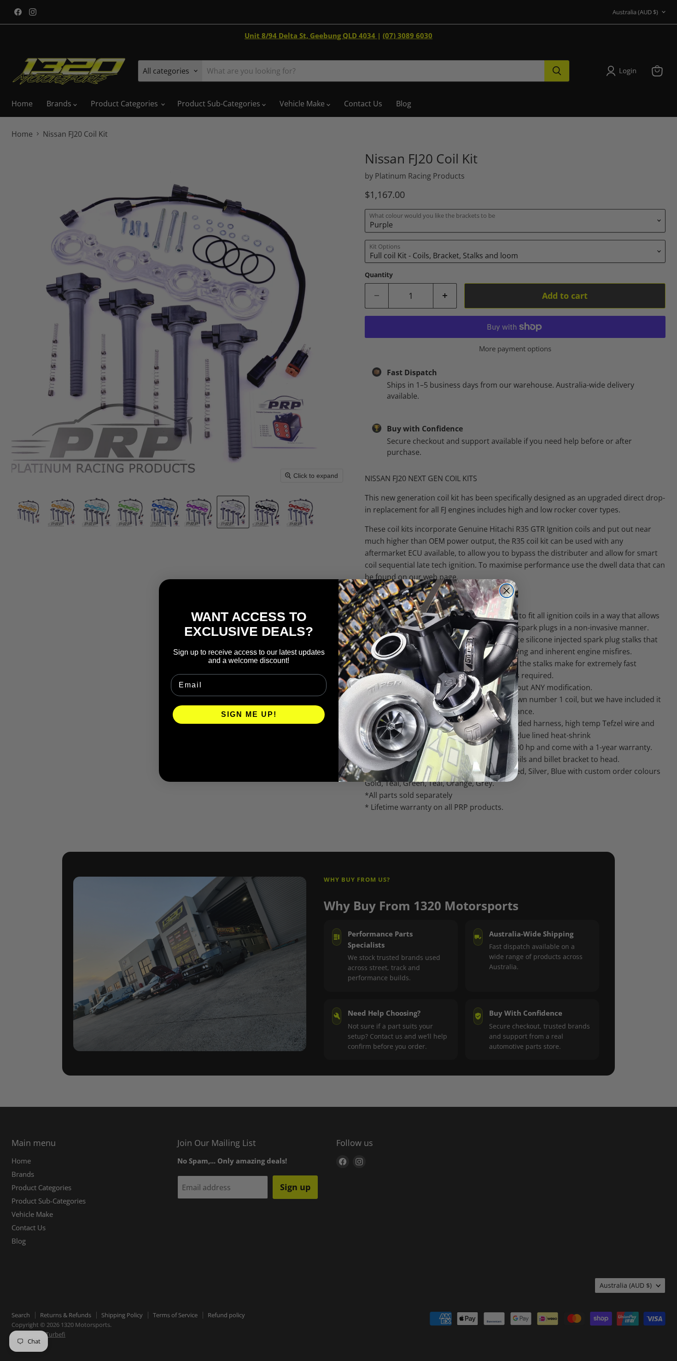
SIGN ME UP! (249, 714)
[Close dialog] (507, 591)
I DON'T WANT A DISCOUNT (249, 742)
